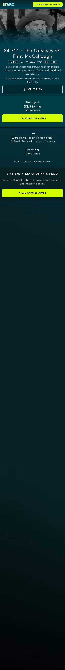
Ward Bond (19, 137)
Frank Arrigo (32, 153)
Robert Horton (36, 137)
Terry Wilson (29, 141)
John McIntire (46, 141)
